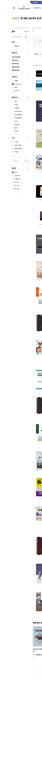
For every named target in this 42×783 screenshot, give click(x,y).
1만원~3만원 (17, 145)
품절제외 (16, 46)
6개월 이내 (17, 179)
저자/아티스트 (18, 84)
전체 (15, 172)
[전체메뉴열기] (14, 8)
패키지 (16, 128)
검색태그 (16, 91)
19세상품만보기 (18, 115)
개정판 (16, 131)
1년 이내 (16, 182)
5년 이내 (16, 189)
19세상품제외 (18, 118)
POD (15, 121)
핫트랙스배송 (17, 111)
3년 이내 (16, 185)
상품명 (16, 81)
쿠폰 (15, 101)
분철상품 (16, 124)
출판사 (16, 87)
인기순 (36, 54)
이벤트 (16, 105)
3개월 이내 (17, 175)
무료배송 (16, 108)
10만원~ (16, 152)
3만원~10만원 (18, 148)
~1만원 (16, 142)
